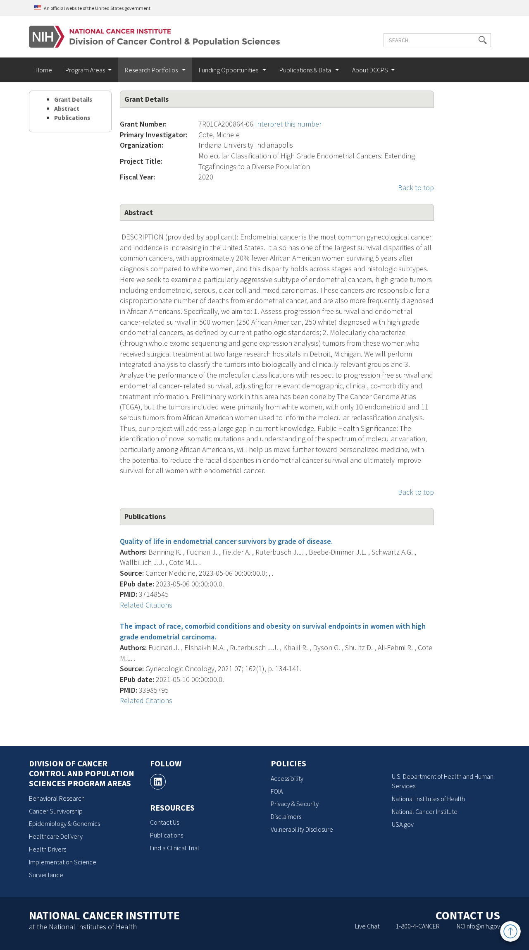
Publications (72, 118)
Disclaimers (286, 816)
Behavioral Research (57, 798)
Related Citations (146, 605)
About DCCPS (370, 70)
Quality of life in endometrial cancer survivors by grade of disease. (226, 541)
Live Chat (367, 926)
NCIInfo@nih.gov (478, 926)
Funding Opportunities (229, 70)
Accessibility (287, 778)
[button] (483, 40)
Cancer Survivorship (56, 811)
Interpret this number (288, 124)
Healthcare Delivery (56, 836)
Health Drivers (47, 849)
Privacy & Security (295, 803)
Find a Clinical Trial (174, 848)
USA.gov (403, 824)
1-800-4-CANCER (418, 926)
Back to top (416, 187)
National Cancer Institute (425, 811)
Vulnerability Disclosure (302, 829)
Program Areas (85, 70)
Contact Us (164, 822)
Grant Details (73, 99)
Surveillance (46, 875)
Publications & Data (305, 70)
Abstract (66, 108)
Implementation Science (62, 862)
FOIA (277, 791)
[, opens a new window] (158, 782)
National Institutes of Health (428, 798)
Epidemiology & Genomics (64, 823)
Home (44, 70)
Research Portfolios (152, 70)
